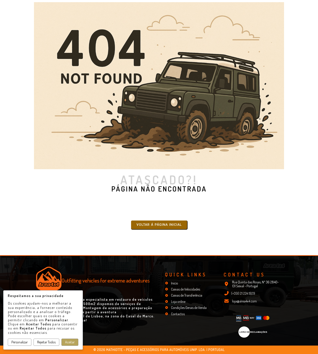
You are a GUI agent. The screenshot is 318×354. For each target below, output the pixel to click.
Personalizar (19, 342)
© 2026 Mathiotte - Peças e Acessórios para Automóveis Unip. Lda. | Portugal (159, 350)
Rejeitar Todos (46, 342)
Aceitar (70, 342)
